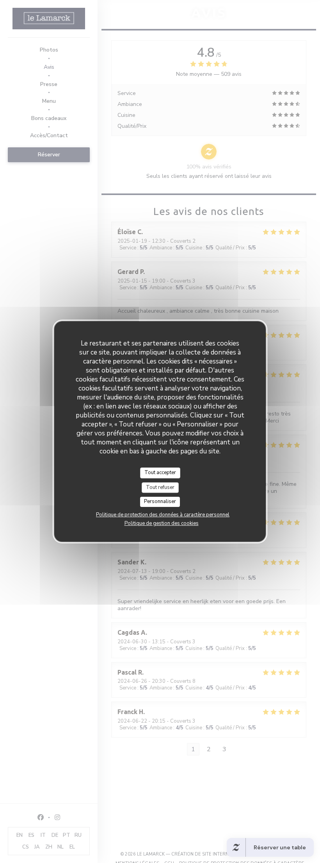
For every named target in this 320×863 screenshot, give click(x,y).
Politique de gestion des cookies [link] (161, 523)
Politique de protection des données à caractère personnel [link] (162, 514)
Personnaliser (160, 501)
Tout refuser (160, 487)
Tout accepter (160, 472)
